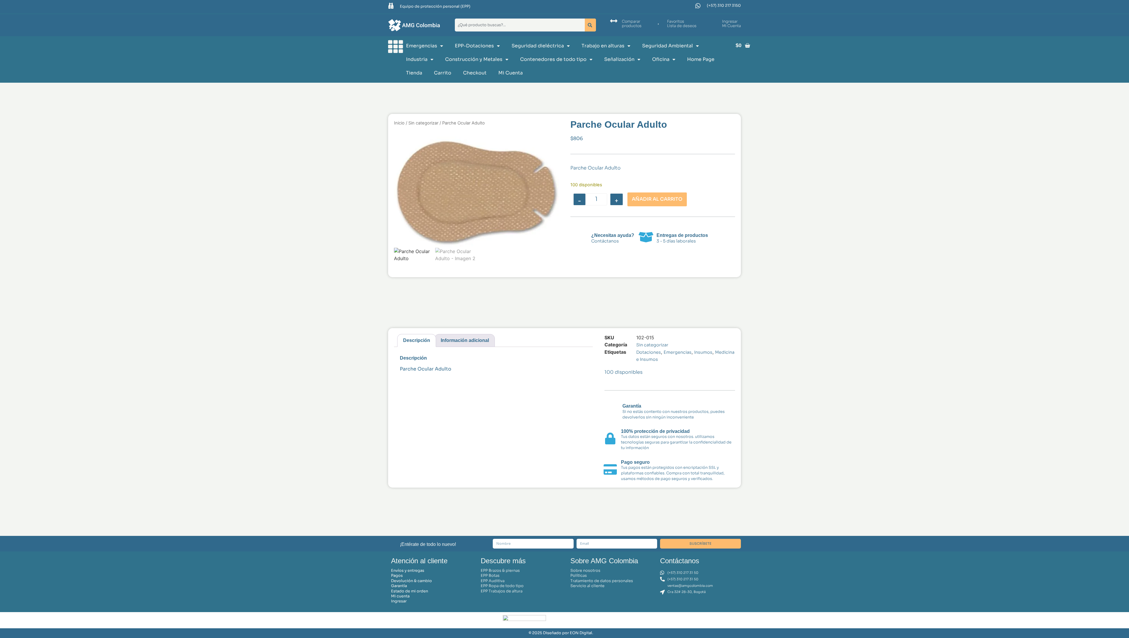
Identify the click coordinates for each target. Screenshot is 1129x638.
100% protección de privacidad (655, 431)
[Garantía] (611, 410)
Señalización (619, 59)
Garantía (631, 405)
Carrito (442, 73)
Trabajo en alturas (603, 46)
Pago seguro (635, 462)
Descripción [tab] (416, 340)
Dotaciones (648, 352)
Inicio (399, 123)
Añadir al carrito (657, 199)
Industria (416, 59)
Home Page (700, 59)
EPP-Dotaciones (474, 46)
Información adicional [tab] (465, 340)
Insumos (703, 352)
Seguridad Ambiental (667, 46)
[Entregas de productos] (646, 237)
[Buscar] (590, 25)
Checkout (475, 73)
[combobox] (518, 25)
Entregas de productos (682, 235)
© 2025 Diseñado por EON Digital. (561, 633)
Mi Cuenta (510, 73)
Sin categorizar (423, 123)
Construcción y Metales (473, 59)
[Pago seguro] (610, 469)
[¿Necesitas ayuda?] (580, 237)
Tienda (414, 73)
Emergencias (421, 46)
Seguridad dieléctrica (538, 46)
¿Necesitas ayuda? (612, 235)
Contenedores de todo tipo (553, 59)
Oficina (660, 59)
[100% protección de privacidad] (610, 438)
